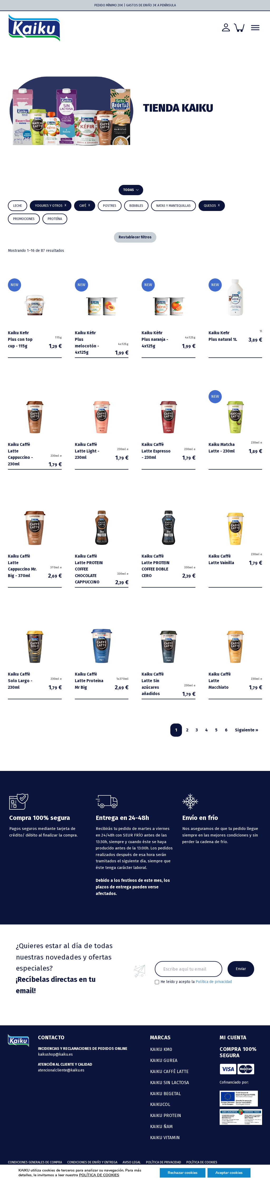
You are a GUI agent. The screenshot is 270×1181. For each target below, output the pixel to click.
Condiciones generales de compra (35, 1162)
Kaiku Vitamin (165, 1137)
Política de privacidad (214, 982)
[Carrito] (239, 27)
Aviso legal (132, 1162)
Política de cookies (201, 1162)
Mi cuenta (233, 1037)
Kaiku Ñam (161, 1126)
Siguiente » (246, 729)
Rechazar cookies (182, 1172)
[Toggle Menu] (255, 27)
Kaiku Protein (165, 1115)
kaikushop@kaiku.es (55, 1054)
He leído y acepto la (196, 982)
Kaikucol (160, 1104)
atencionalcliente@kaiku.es (61, 1070)
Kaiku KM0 (161, 1049)
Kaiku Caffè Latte (169, 1071)
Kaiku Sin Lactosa (169, 1082)
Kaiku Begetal (165, 1093)
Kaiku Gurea (163, 1060)
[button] (136, 206)
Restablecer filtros (135, 237)
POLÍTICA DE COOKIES (99, 1175)
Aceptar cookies (229, 1172)
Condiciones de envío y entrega (92, 1162)
